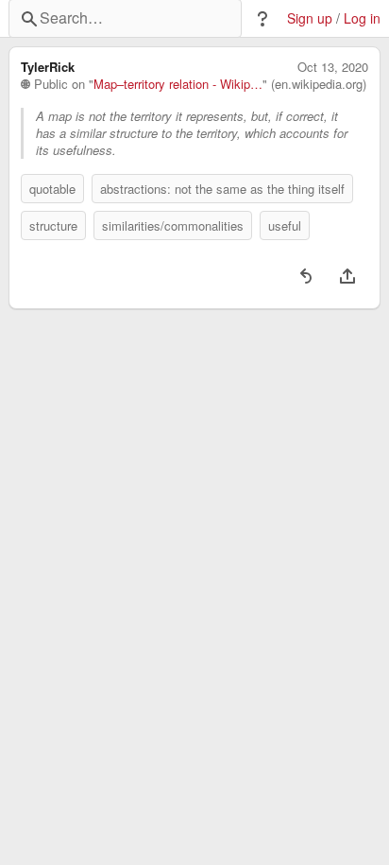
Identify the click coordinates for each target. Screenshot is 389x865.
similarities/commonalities (173, 225)
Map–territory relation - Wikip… (177, 84)
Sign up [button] (309, 18)
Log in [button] (362, 18)
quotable (52, 188)
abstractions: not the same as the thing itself (222, 188)
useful (284, 225)
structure (53, 225)
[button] (262, 19)
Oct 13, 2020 (332, 67)
